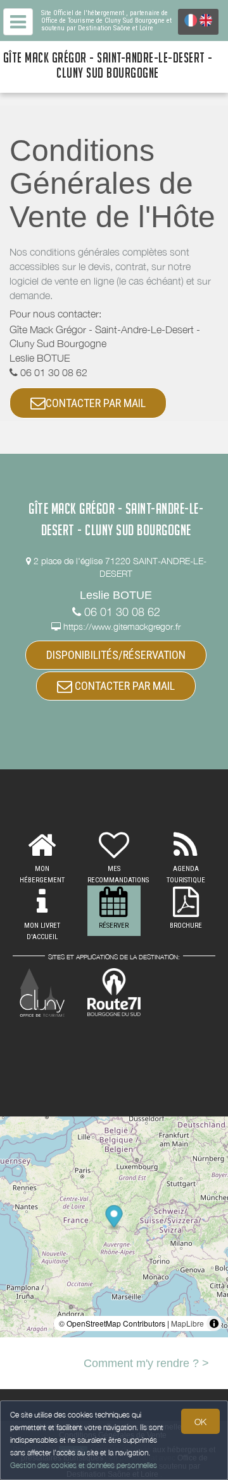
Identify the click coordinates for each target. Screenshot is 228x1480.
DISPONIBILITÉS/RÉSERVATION (116, 654)
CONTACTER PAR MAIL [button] (96, 403)
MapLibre (187, 1323)
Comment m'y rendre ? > (146, 1363)
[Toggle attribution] (214, 1323)
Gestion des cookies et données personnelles (83, 1465)
